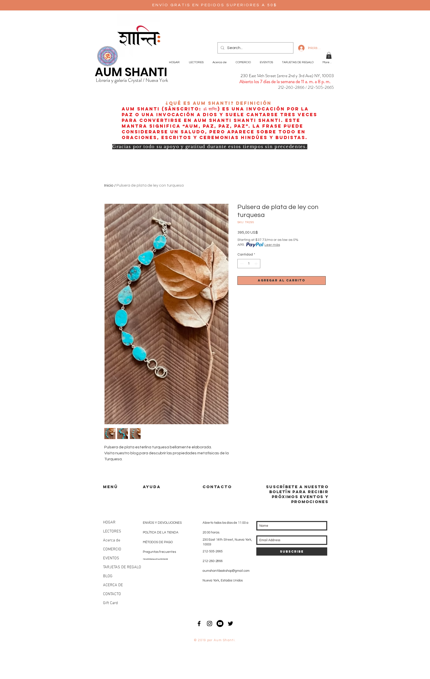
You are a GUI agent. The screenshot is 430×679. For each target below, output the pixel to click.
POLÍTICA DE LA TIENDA (160, 532)
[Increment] (256, 263)
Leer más (272, 245)
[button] (329, 55)
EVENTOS (111, 558)
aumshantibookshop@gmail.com (226, 571)
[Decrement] (241, 263)
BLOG (107, 576)
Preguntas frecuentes (159, 552)
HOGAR (109, 522)
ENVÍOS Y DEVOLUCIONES (162, 522)
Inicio (108, 185)
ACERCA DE (113, 585)
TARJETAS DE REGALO (122, 567)
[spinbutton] (248, 263)
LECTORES (112, 531)
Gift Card (110, 603)
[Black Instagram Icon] (209, 623)
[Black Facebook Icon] (199, 623)
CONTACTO (112, 594)
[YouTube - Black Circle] (219, 623)
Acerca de (111, 540)
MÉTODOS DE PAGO (158, 542)
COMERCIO (112, 549)
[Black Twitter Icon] (230, 623)
